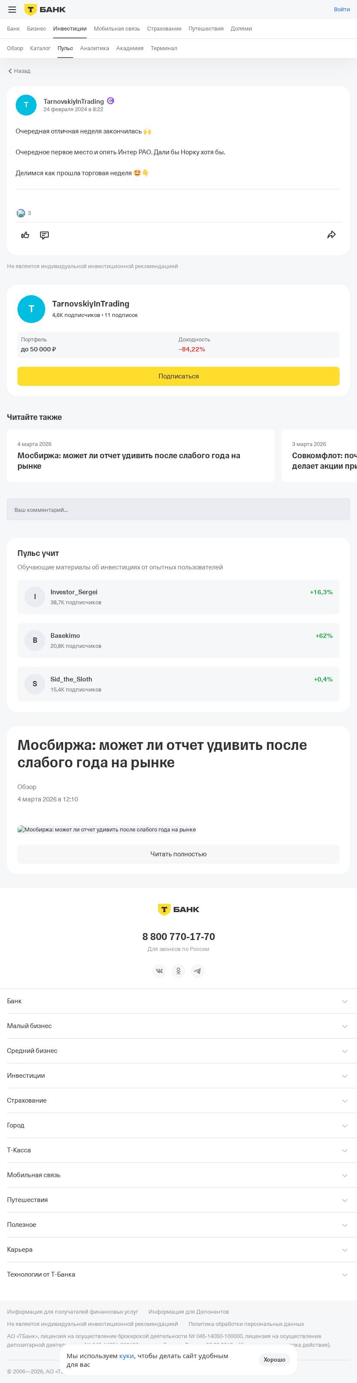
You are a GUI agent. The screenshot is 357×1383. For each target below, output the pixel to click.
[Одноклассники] (178, 971)
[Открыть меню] (12, 9)
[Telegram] (198, 971)
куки (126, 1355)
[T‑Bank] (45, 9)
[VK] (159, 971)
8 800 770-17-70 (178, 937)
